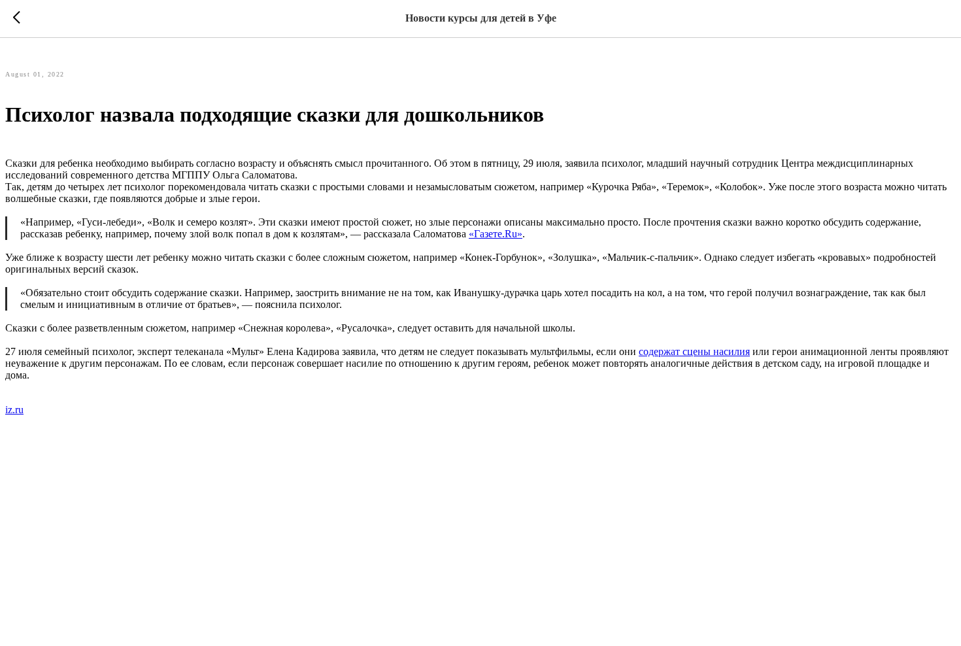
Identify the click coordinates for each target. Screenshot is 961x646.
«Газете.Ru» (495, 233)
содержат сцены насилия (694, 351)
